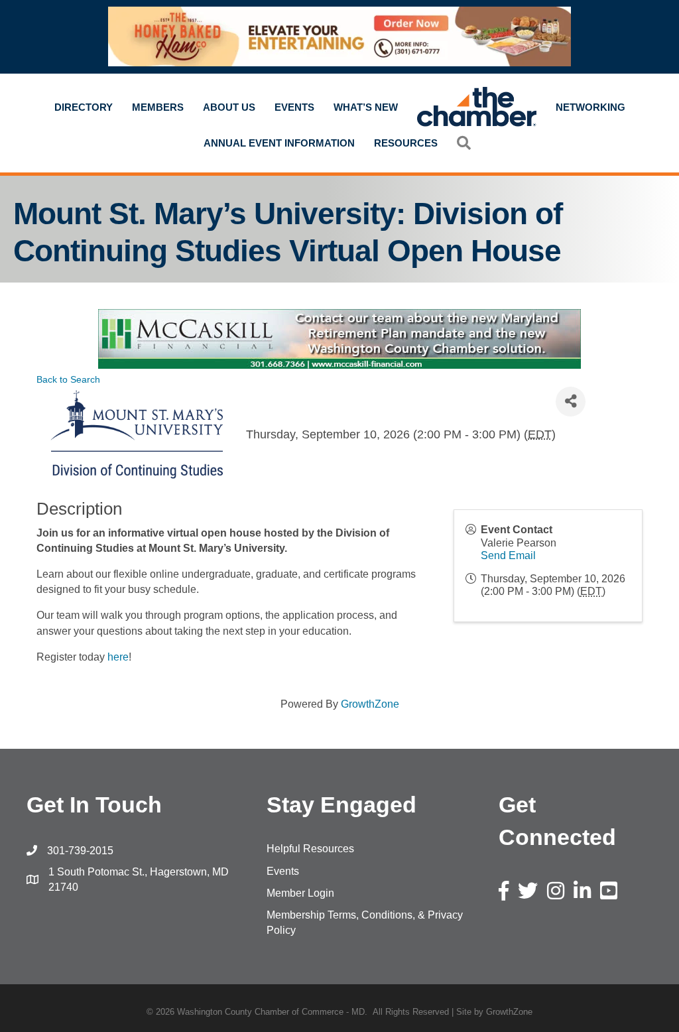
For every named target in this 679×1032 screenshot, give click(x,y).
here (118, 657)
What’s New (366, 107)
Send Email (508, 555)
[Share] (571, 402)
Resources (406, 143)
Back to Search (68, 379)
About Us (229, 107)
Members (158, 107)
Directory (83, 107)
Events (294, 107)
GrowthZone (370, 704)
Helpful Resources (310, 848)
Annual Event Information (279, 143)
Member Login (300, 893)
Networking (590, 107)
